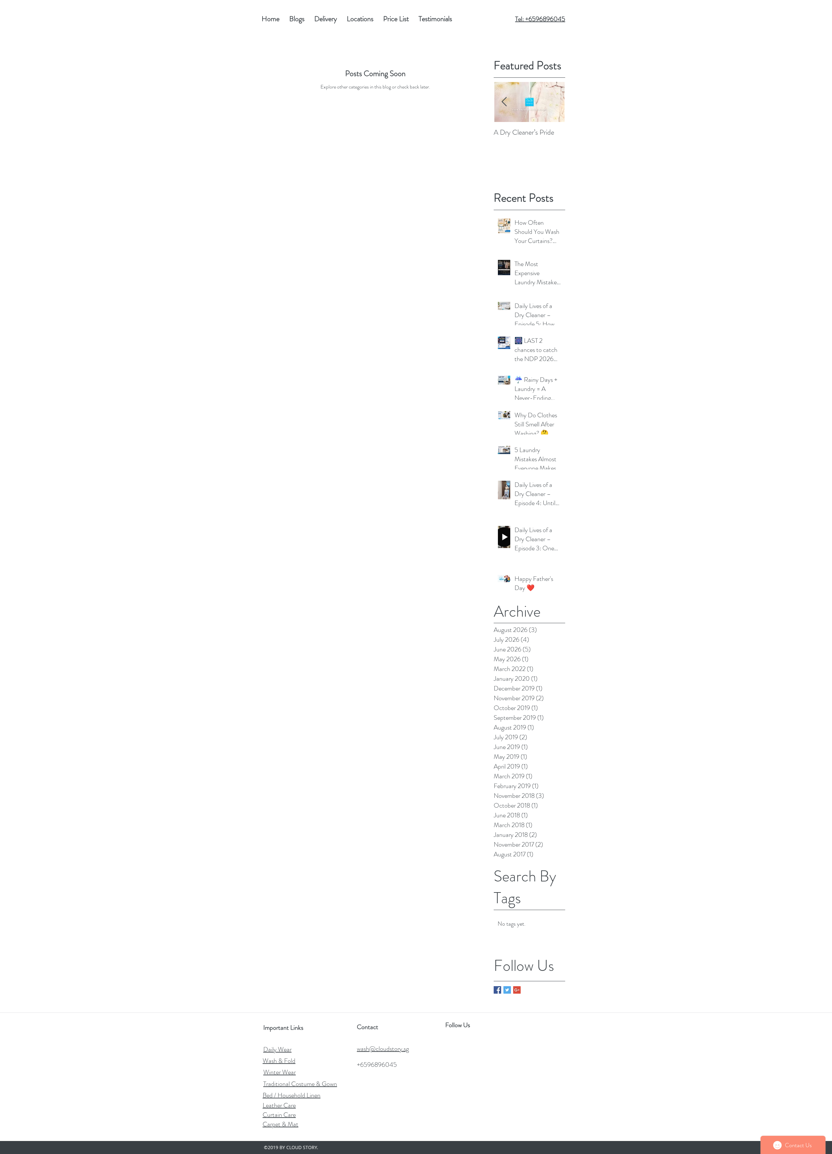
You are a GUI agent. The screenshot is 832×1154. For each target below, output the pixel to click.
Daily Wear (277, 1049)
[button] (396, 19)
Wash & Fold (279, 1061)
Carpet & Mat (280, 1124)
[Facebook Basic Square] (497, 990)
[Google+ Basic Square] (517, 990)
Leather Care (279, 1105)
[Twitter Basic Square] (507, 990)
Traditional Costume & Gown (300, 1084)
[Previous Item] (504, 102)
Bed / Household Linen (291, 1095)
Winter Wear (279, 1072)
